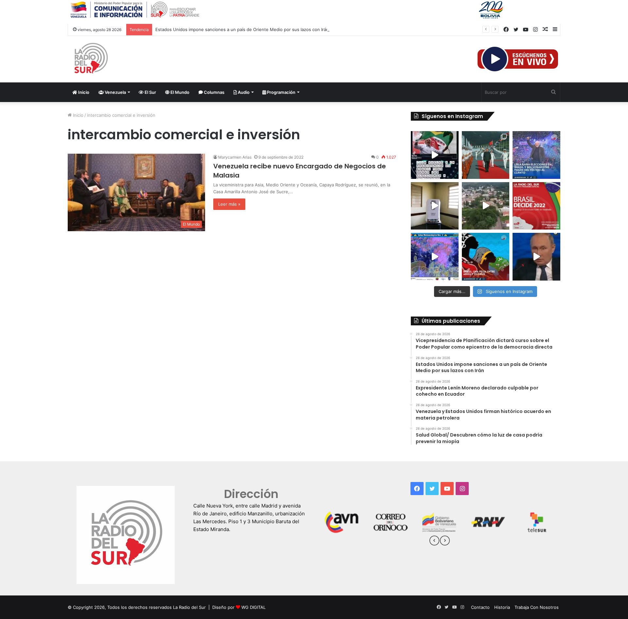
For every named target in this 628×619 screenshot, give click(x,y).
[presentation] (434, 541)
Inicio (83, 92)
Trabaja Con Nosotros (537, 607)
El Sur (150, 92)
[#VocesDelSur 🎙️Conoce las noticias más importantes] (435, 155)
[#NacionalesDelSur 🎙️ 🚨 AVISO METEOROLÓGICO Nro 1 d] (435, 257)
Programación (280, 92)
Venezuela (115, 92)
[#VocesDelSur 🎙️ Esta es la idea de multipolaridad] (536, 257)
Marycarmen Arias (235, 157)
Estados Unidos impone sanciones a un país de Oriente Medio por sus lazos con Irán (242, 29)
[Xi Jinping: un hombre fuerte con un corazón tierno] (486, 155)
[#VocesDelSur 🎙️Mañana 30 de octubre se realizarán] (486, 257)
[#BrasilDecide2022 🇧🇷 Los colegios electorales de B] (435, 206)
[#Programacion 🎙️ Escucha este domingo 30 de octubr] (536, 206)
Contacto (480, 607)
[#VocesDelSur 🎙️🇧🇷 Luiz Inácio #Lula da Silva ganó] (536, 155)
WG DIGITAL (253, 607)
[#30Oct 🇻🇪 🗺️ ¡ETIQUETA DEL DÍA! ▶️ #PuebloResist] (486, 206)
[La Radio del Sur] (90, 59)
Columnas (213, 92)
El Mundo (179, 92)
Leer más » (229, 204)
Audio (243, 92)
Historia (502, 607)
